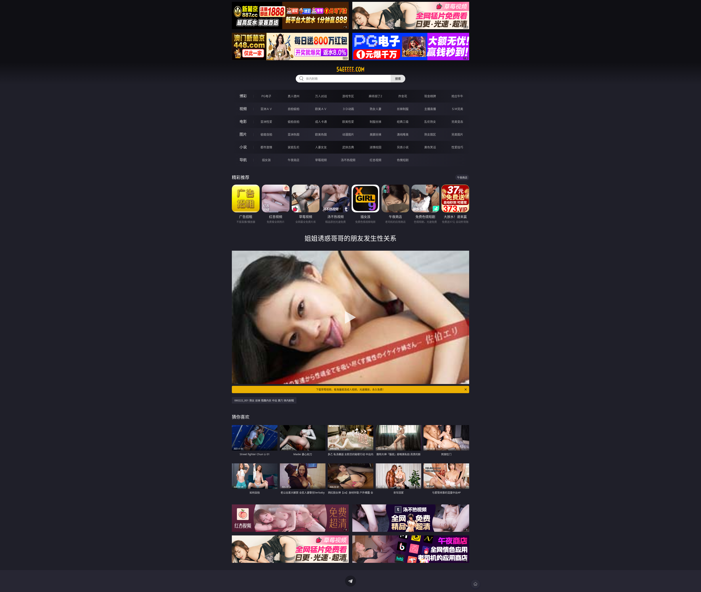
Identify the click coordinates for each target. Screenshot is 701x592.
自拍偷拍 (293, 109)
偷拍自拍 (293, 122)
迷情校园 (375, 147)
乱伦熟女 (430, 122)
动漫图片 (348, 134)
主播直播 (430, 109)
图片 (243, 134)
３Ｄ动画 (348, 109)
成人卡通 (321, 122)
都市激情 (266, 147)
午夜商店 (293, 160)
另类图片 (457, 134)
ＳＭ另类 (457, 109)
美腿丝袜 (375, 134)
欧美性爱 (348, 122)
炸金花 (402, 96)
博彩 (243, 96)
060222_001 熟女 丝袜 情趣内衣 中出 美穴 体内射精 (264, 400)
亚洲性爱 (266, 122)
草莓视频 (321, 160)
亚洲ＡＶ (266, 109)
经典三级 (403, 122)
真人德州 (293, 96)
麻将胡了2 (375, 96)
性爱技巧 (457, 147)
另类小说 (403, 147)
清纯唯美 (403, 134)
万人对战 (321, 96)
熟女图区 (430, 134)
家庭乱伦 (293, 147)
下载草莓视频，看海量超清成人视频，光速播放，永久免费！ (350, 389)
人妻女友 (321, 147)
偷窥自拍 (266, 134)
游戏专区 (348, 96)
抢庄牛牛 (457, 96)
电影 (243, 121)
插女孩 (266, 160)
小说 (243, 147)
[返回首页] (475, 584)
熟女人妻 (375, 109)
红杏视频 (375, 160)
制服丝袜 (375, 122)
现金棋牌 (430, 96)
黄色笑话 (430, 147)
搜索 (398, 79)
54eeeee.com (350, 69)
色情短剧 (403, 160)
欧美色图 (321, 134)
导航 (243, 159)
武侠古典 (348, 147)
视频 (243, 108)
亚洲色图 (293, 134)
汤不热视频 (348, 160)
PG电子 (266, 96)
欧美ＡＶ (321, 109)
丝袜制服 (403, 109)
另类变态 (457, 122)
